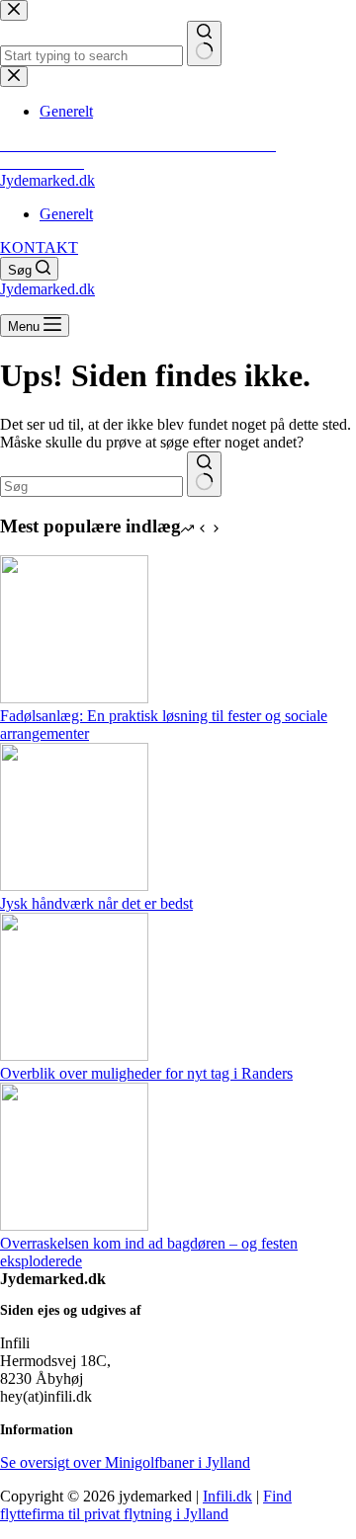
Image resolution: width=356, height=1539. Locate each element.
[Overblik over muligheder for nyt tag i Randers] (74, 1055)
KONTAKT (39, 247)
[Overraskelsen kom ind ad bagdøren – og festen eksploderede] (74, 1225)
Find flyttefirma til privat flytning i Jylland (146, 1505)
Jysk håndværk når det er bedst (96, 903)
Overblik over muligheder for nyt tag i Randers (146, 1073)
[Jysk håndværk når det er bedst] (74, 885)
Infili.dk (227, 1496)
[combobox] (91, 486)
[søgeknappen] (204, 474)
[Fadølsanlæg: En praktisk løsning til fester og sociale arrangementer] (74, 697)
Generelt (66, 213)
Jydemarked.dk (47, 180)
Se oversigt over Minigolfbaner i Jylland (125, 1462)
